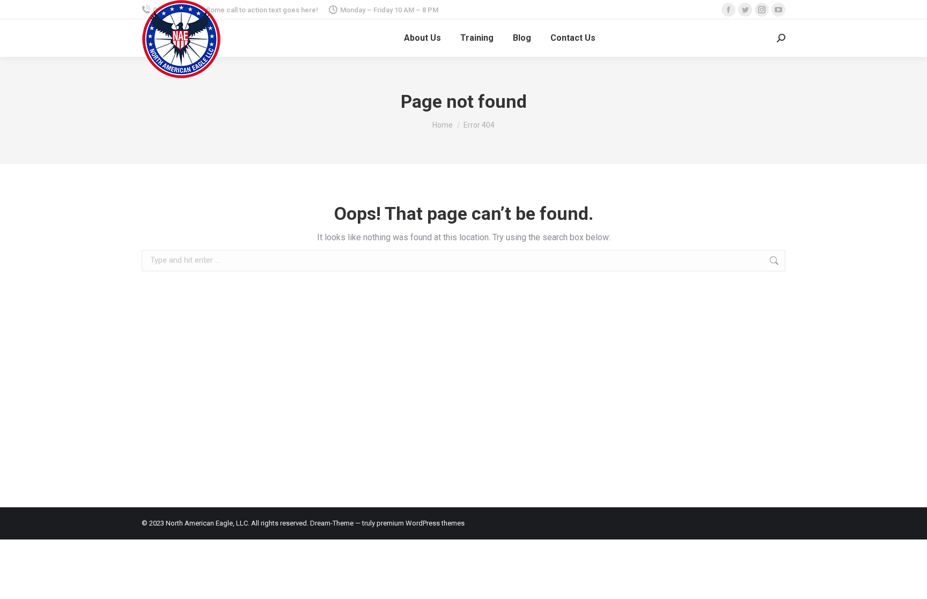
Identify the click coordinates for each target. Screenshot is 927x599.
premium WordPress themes (421, 523)
